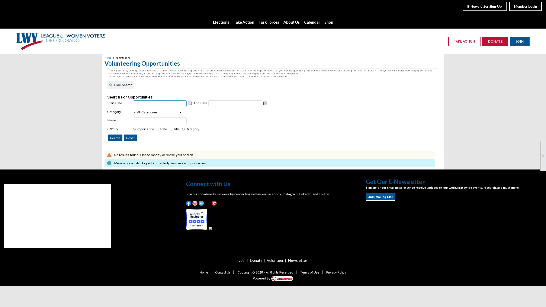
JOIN (520, 41)
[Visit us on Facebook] (188, 203)
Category (114, 112)
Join (242, 260)
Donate (256, 260)
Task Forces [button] (268, 22)
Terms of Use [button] (309, 272)
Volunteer (275, 260)
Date (163, 129)
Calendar (312, 22)
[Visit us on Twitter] (208, 203)
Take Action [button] (244, 22)
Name (111, 120)
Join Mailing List (380, 196)
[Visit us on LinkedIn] (201, 203)
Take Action (464, 41)
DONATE (495, 41)
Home (108, 57)
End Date (200, 103)
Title (176, 129)
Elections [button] (221, 22)
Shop (328, 22)
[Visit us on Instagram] (195, 203)
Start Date (114, 103)
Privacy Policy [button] (336, 272)
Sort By (112, 129)
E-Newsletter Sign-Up (484, 6)
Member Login (525, 6)
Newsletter (297, 260)
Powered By (262, 278)
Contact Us (223, 272)
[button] (115, 138)
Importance (145, 129)
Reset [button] (130, 138)
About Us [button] (291, 22)
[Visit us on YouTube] (214, 203)
